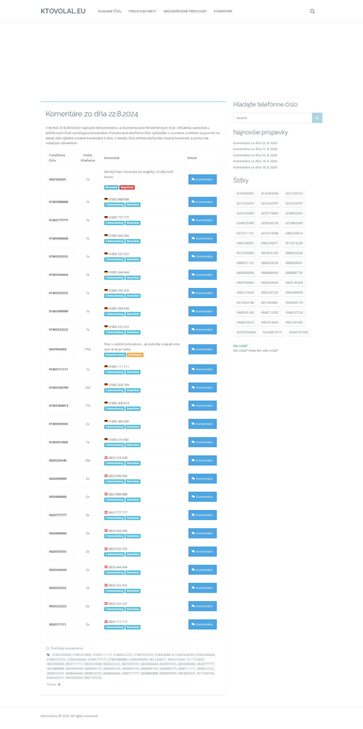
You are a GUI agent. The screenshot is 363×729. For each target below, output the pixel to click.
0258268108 (269, 223)
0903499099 (294, 292)
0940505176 (294, 303)
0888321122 (245, 263)
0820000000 (55, 664)
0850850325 (186, 673)
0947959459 (74, 677)
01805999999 (138, 659)
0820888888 (55, 668)
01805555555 (56, 659)
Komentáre (223, 11)
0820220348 (92, 664)
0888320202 (294, 253)
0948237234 (294, 312)
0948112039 (269, 312)
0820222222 (111, 664)
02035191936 (298, 332)
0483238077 (269, 243)
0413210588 (269, 233)
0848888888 (149, 673)
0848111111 (186, 668)
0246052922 (294, 213)
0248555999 (245, 223)
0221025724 (294, 193)
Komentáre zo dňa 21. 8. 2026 (255, 149)
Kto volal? (240, 346)
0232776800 (269, 213)
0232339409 (245, 213)
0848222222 (205, 668)
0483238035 (245, 243)
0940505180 (245, 312)
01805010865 (82, 654)
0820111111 (74, 664)
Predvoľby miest (142, 11)
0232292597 (294, 203)
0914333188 (245, 303)
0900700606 (245, 283)
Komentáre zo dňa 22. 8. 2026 (255, 143)
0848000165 (149, 668)
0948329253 (245, 322)
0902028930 (269, 283)
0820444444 (149, 664)
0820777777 (205, 664)
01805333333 (143, 654)
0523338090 (245, 253)
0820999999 (74, 668)
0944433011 (55, 677)
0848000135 (111, 668)
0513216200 (294, 243)
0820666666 (186, 664)
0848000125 (92, 668)
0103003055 (245, 193)
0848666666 (111, 673)
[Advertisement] (181, 61)
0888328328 (269, 263)
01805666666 (76, 659)
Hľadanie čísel (109, 11)
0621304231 (157, 659)
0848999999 (168, 673)
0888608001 (294, 263)
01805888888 (117, 659)
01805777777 (97, 659)
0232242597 (269, 203)
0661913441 (176, 659)
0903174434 (245, 292)
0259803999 (294, 223)
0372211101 (245, 233)
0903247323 (269, 292)
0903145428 (294, 283)
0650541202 (269, 253)
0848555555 (92, 673)
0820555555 (168, 664)
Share (51, 684)
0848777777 (130, 673)
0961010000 (269, 322)
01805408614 (164, 654)
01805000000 (61, 654)
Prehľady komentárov (67, 648)
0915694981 (269, 303)
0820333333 (130, 664)
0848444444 (74, 673)
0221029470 (245, 203)
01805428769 (184, 654)
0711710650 (195, 659)
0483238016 (294, 233)
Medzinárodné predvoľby (185, 11)
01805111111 (102, 654)
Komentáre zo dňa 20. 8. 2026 (255, 155)
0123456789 (269, 193)
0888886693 (269, 273)
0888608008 (245, 273)
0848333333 (55, 673)
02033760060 (246, 332)
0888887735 (294, 273)
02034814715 (272, 332)
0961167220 (92, 677)
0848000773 (168, 668)
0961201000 (294, 322)
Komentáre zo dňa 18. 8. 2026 (255, 167)
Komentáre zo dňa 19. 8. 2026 (255, 161)
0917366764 (205, 673)
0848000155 (130, 668)
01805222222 (123, 654)
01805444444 (205, 654)
